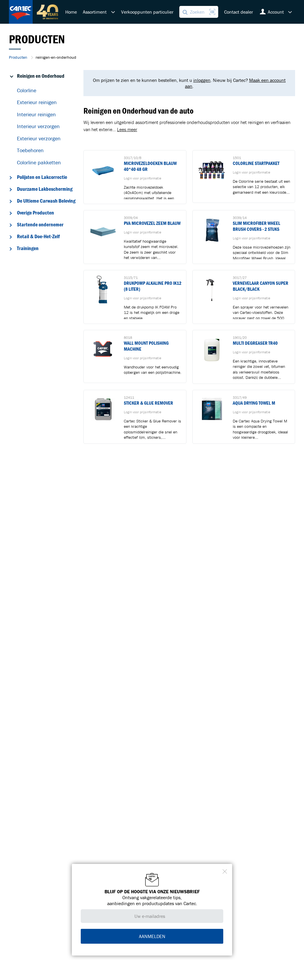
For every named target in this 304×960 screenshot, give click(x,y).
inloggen (201, 80)
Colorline (26, 90)
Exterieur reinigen (37, 102)
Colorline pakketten (39, 162)
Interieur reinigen (36, 114)
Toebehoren (30, 150)
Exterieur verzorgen (39, 138)
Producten (18, 57)
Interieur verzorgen (38, 126)
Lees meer (127, 129)
